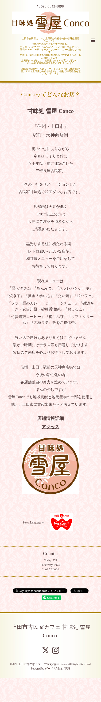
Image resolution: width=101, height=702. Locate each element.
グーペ (49, 668)
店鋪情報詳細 (50, 418)
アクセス (50, 426)
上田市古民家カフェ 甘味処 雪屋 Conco (51, 631)
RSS (67, 668)
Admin (59, 668)
